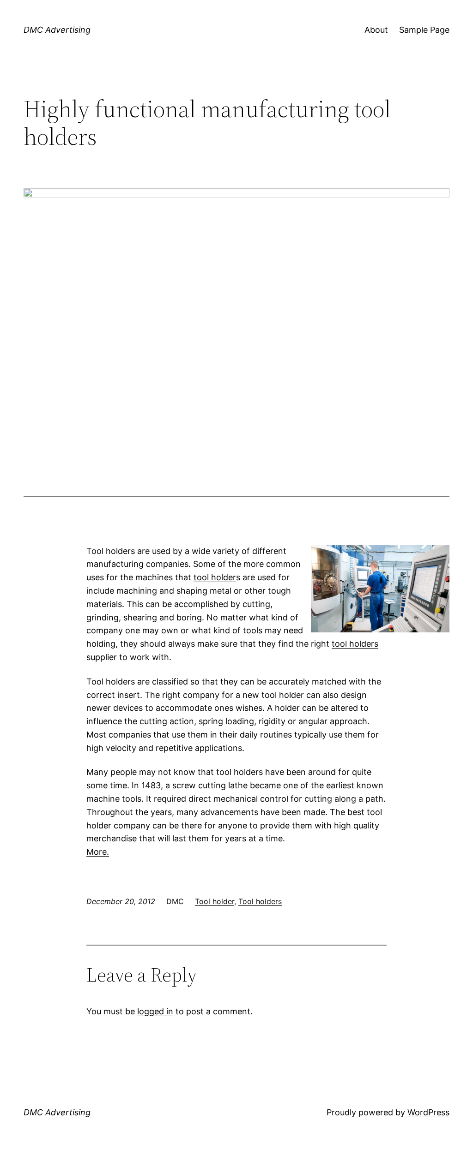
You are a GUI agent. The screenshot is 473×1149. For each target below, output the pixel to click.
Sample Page (424, 30)
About (376, 30)
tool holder (215, 577)
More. (97, 852)
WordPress (428, 1112)
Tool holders (260, 901)
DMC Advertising (57, 30)
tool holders (355, 644)
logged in (155, 1011)
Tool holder (214, 901)
